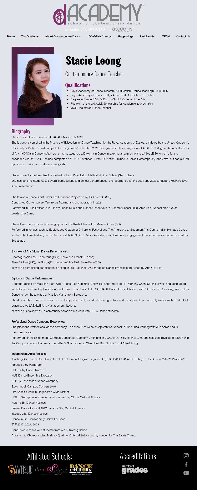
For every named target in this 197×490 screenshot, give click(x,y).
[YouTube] (186, 473)
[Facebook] (186, 464)
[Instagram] (186, 455)
